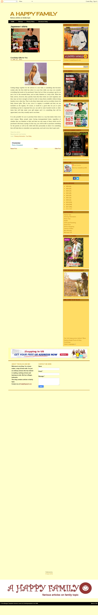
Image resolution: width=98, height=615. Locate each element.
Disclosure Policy (43, 21)
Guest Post (67, 224)
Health (66, 220)
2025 (67, 188)
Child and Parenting (70, 222)
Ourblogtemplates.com (29, 603)
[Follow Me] (77, 179)
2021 (67, 197)
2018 (67, 204)
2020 (67, 200)
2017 (67, 207)
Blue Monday (68, 230)
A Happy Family (33, 14)
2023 (67, 193)
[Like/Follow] (74, 179)
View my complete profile (79, 168)
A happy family (49, 573)
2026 (67, 186)
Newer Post (14, 148)
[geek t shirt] (76, 126)
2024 (67, 191)
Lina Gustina (77, 165)
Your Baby (29, 136)
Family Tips (67, 215)
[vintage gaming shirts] (76, 156)
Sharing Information (19, 136)
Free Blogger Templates (8, 603)
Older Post (58, 148)
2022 (67, 195)
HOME (12, 21)
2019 (67, 202)
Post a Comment (17, 145)
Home (36, 148)
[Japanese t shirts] (25, 52)
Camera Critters (68, 228)
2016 (67, 209)
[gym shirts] (76, 96)
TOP (96, 603)
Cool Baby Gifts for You (19, 58)
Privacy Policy (30, 21)
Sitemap (20, 21)
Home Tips (67, 218)
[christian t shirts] (76, 50)
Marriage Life (68, 232)
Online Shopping (69, 226)
